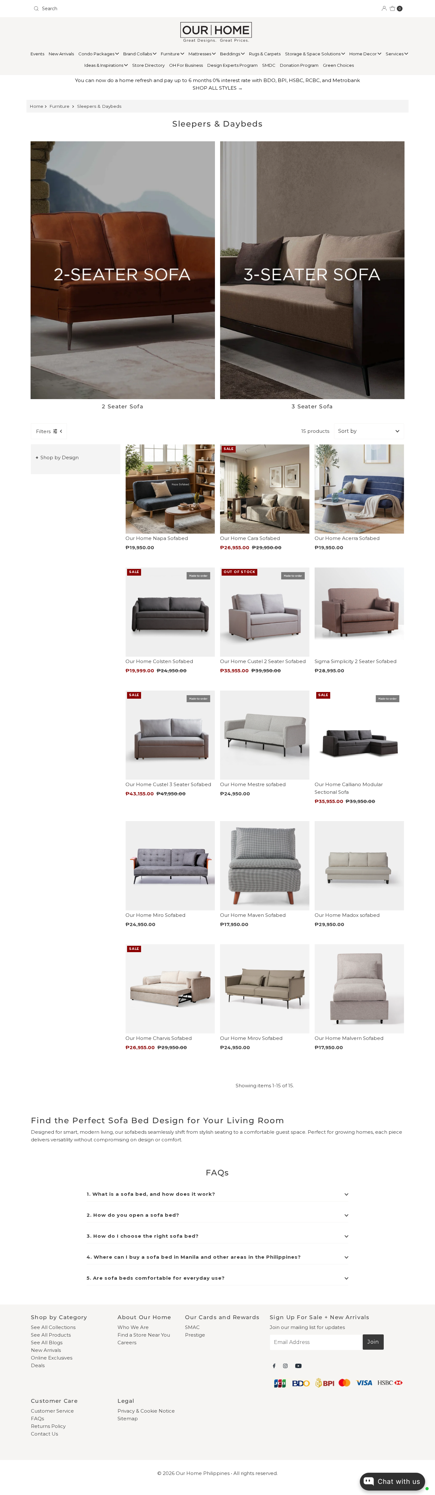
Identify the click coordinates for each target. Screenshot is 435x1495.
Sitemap (128, 1418)
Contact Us (44, 1434)
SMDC (268, 65)
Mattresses (200, 53)
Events (37, 53)
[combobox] (123, 8)
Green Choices (338, 65)
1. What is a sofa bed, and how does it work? (151, 1194)
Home (36, 106)
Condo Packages (96, 53)
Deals (38, 1365)
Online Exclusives (51, 1358)
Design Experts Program (232, 65)
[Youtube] (298, 1366)
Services (395, 53)
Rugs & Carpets (265, 53)
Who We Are (133, 1327)
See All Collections (53, 1327)
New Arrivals (61, 53)
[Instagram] (285, 1366)
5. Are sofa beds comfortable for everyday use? (156, 1278)
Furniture (171, 53)
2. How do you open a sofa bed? (133, 1215)
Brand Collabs (138, 53)
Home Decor (363, 53)
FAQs (37, 1418)
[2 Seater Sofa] (123, 270)
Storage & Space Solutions (313, 53)
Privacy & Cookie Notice (146, 1411)
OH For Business (186, 65)
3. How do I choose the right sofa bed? (143, 1236)
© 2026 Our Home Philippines (193, 1473)
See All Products (51, 1335)
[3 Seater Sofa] (312, 270)
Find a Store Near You (144, 1335)
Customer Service (52, 1411)
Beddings (230, 53)
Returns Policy (48, 1426)
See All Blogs (46, 1342)
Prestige (195, 1335)
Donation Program (299, 65)
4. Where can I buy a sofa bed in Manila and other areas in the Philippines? (194, 1257)
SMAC (192, 1327)
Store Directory (148, 65)
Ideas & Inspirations (104, 65)
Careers (127, 1342)
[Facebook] (274, 1366)
